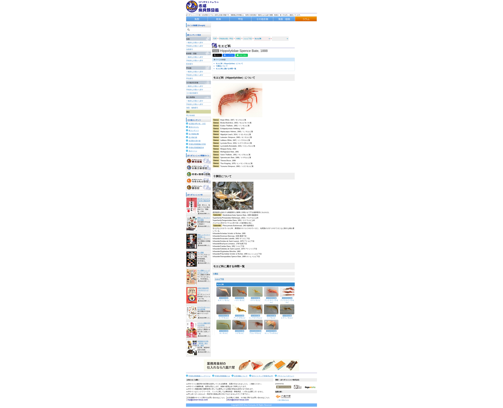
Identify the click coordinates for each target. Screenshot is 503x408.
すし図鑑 (200, 252)
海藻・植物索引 (192, 108)
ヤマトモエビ (255, 300)
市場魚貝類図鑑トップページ (199, 376)
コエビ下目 (219, 279)
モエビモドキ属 (271, 331)
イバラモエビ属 (271, 298)
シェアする (229, 55)
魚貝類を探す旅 (195, 141)
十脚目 (215, 274)
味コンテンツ (194, 130)
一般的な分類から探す (194, 43)
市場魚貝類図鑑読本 (196, 148)
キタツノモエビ (224, 300)
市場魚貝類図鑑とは (222, 376)
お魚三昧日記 (198, 167)
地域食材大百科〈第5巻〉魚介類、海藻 (202, 343)
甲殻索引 (189, 78)
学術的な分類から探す (194, 46)
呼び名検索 (190, 115)
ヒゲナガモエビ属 (255, 331)
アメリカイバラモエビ (287, 301)
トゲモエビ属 (240, 331)
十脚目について (222, 66)
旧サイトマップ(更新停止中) (262, 376)
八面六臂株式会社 (283, 400)
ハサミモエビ (239, 300)
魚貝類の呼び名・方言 (197, 124)
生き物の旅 (193, 137)
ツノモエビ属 (240, 315)
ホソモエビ (223, 333)
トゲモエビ (239, 333)
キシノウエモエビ (271, 333)
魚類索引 (189, 49)
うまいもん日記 (198, 181)
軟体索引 (189, 64)
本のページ (193, 151)
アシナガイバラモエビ (271, 301)
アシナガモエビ (239, 318)
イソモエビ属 (224, 298)
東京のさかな (194, 127)
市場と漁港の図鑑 (198, 174)
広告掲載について (241, 376)
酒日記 (198, 187)
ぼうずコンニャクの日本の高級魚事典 (203, 201)
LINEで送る (243, 55)
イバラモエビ (224, 318)
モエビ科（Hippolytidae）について (229, 64)
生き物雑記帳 (194, 134)
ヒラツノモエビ (287, 318)
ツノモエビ (271, 318)
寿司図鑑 (198, 161)
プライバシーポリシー (285, 376)
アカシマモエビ (255, 333)
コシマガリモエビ (255, 318)
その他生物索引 (192, 93)
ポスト (218, 55)
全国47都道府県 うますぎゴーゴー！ (203, 290)
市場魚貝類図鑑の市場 (197, 144)
